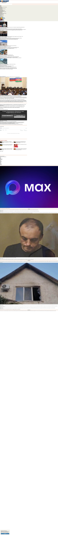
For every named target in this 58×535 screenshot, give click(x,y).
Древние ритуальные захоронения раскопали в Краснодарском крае (32, 212)
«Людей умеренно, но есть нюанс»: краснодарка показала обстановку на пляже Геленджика (9, 56)
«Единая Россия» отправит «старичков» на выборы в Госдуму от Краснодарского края (9, 39)
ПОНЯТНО (5, 533)
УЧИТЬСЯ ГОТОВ (3, 18)
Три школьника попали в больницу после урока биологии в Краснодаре (7, 123)
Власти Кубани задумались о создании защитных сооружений (14, 259)
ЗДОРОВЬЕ (1, 7)
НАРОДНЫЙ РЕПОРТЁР (2, 10)
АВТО (3, 19)
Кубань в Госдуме (2, 30)
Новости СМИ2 (1, 151)
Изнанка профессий (2, 21)
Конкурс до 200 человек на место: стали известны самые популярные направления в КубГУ (9, 47)
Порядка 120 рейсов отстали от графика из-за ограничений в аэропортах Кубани (26, 259)
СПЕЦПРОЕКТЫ (1, 14)
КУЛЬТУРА (1, 9)
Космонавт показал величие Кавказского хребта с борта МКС (6, 121)
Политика (1, 76)
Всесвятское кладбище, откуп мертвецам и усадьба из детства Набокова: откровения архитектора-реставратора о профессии (13, 29)
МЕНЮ (0, 5)
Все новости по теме (2, 28)
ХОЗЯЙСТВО (1, 16)
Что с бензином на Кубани (2, 58)
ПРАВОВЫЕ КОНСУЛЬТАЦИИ (3, 13)
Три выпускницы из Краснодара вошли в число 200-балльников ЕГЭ (7, 48)
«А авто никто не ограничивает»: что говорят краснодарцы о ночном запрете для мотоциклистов (10, 122)
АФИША (1, 6)
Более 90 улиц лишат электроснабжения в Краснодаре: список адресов (44, 212)
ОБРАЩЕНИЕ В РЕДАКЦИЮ (3, 11)
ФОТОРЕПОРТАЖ (2, 15)
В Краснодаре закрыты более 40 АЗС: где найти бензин (5, 66)
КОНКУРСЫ (1, 8)
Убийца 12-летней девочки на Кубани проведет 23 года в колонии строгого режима (8, 257)
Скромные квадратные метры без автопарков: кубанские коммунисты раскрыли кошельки (9, 38)
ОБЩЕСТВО (1, 12)
